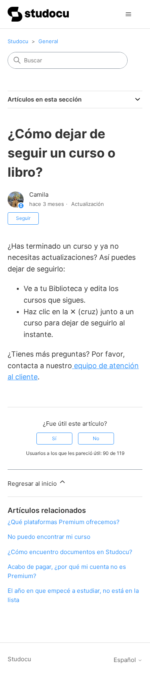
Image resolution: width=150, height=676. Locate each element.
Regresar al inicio (33, 483)
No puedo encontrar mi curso (49, 536)
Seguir (23, 218)
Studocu (18, 41)
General (48, 41)
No (96, 438)
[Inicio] (38, 14)
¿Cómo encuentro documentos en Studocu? (70, 552)
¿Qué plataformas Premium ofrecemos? (64, 522)
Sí (54, 438)
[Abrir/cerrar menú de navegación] (128, 14)
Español (126, 659)
